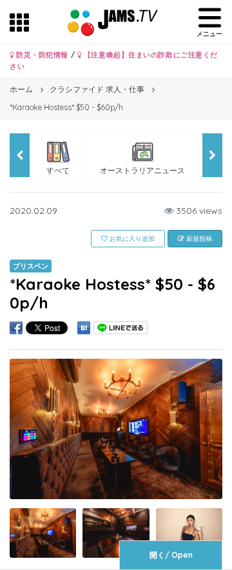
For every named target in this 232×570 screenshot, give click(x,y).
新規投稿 (198, 238)
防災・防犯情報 (41, 54)
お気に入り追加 (131, 238)
